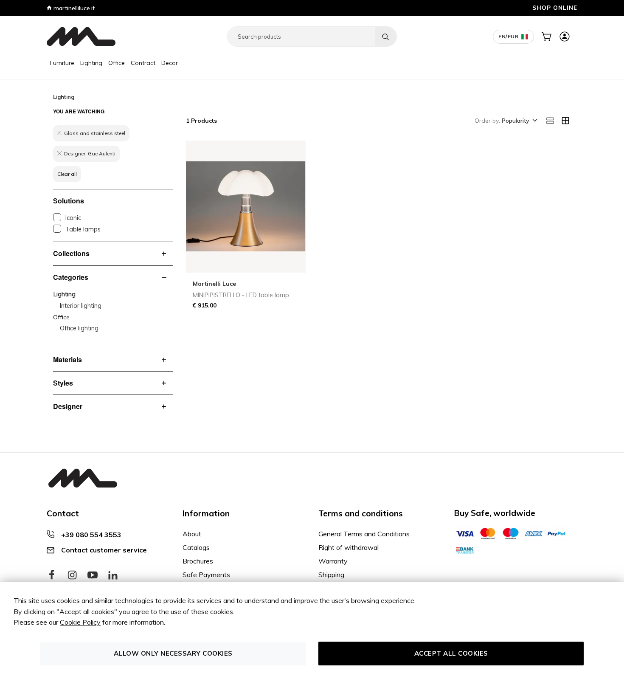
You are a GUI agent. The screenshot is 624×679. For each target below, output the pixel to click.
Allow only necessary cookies (173, 653)
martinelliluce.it (73, 8)
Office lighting (79, 328)
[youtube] (92, 575)
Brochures (198, 561)
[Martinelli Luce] (81, 36)
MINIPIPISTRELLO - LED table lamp (241, 295)
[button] (519, 121)
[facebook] (52, 575)
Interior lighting (80, 306)
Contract (143, 63)
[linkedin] (113, 575)
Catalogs (196, 547)
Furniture (62, 63)
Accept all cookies (451, 653)
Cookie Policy (80, 622)
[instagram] (72, 575)
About (192, 533)
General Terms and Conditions (364, 533)
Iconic (73, 218)
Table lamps (83, 229)
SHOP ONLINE (554, 7)
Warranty (333, 561)
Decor (169, 63)
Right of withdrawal (348, 547)
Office (116, 63)
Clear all (67, 174)
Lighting (91, 63)
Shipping (331, 574)
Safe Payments (206, 574)
